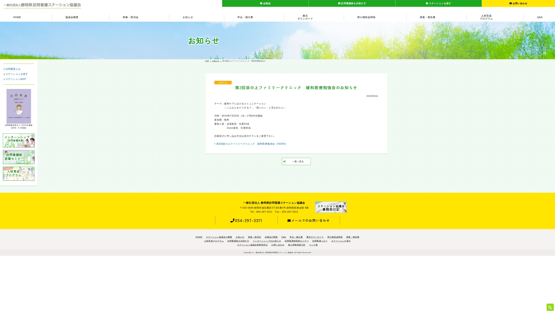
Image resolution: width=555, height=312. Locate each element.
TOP (207, 61)
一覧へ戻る (298, 161)
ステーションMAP (16, 79)
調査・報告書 (427, 17)
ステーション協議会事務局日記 (252, 245)
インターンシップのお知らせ (267, 241)
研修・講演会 (130, 17)
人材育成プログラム (486, 17)
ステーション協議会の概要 (219, 237)
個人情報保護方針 (297, 245)
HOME (17, 17)
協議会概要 (71, 17)
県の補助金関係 (366, 17)
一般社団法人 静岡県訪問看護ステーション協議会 (273, 252)
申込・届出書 (245, 17)
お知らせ (188, 17)
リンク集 (313, 245)
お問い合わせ (520, 3)
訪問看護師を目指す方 (353, 3)
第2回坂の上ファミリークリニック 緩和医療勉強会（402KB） (252, 144)
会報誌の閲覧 (271, 237)
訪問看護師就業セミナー (297, 241)
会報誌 (267, 3)
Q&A (540, 17)
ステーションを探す (440, 3)
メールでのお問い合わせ (310, 220)
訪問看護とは (13, 69)
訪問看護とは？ (320, 241)
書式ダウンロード (305, 17)
